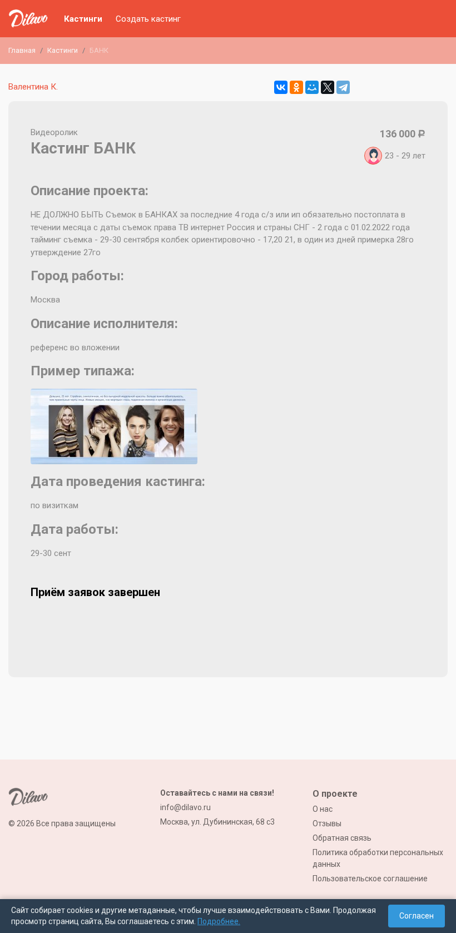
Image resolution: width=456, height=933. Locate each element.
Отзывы (327, 823)
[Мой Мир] (312, 87)
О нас (323, 809)
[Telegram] (343, 87)
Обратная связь (342, 837)
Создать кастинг (148, 19)
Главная (22, 50)
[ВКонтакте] (281, 87)
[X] (327, 87)
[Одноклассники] (296, 87)
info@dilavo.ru (185, 807)
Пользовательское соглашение (370, 878)
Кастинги (83, 19)
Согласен (416, 915)
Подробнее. (218, 921)
